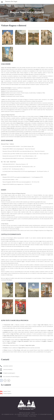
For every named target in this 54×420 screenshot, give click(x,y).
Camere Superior (7, 393)
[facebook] (1, 380)
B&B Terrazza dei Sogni (24, 412)
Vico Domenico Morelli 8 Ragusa (11, 376)
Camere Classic (7, 391)
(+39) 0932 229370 (8, 366)
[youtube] (8, 380)
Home (18, 18)
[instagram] (5, 380)
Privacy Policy (32, 416)
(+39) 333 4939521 (8, 369)
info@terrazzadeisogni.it (9, 373)
